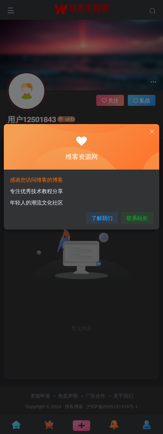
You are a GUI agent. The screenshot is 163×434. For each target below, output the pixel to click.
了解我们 (102, 218)
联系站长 (137, 218)
